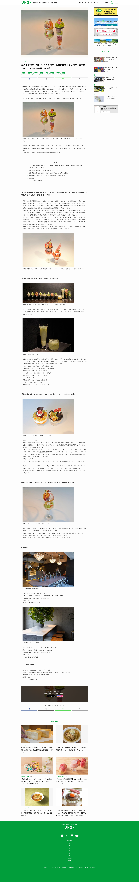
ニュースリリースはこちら (55, 867)
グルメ (23, 73)
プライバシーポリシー (79, 867)
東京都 (63, 73)
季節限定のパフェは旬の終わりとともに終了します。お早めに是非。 (49, 173)
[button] (29, 79)
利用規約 (72, 867)
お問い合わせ (46, 867)
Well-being (100, 3)
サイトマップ (92, 867)
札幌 (47, 73)
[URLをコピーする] (80, 79)
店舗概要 (31, 178)
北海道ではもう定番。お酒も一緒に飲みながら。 (43, 170)
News (69, 863)
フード (36, 73)
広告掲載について (65, 867)
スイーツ (30, 73)
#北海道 (52, 73)
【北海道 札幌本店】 (37, 180)
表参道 (58, 73)
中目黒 (41, 73)
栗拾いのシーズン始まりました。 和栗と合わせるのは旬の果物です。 (49, 176)
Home (22, 6)
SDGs (106, 3)
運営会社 (86, 867)
